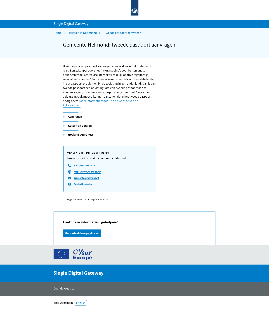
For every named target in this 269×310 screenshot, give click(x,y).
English (80, 303)
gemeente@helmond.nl (86, 177)
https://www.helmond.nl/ (87, 171)
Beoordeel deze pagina (80, 233)
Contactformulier (83, 184)
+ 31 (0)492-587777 (84, 165)
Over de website (64, 288)
